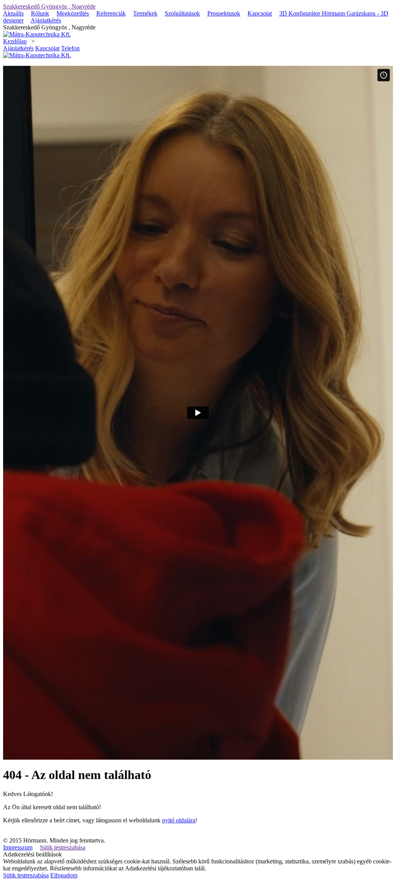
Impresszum (17, 847)
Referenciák (111, 13)
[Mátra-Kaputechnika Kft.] (37, 34)
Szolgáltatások (182, 13)
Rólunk (40, 13)
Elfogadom (63, 875)
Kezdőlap (15, 41)
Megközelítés (72, 13)
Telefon (70, 48)
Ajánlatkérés (46, 20)
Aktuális (13, 13)
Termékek (145, 13)
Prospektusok (223, 13)
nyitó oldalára (178, 820)
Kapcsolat (260, 13)
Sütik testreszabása (62, 847)
